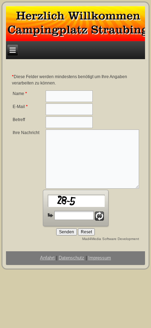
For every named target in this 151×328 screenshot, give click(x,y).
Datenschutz (71, 257)
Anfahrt (47, 257)
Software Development (120, 239)
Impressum (99, 257)
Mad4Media (91, 239)
